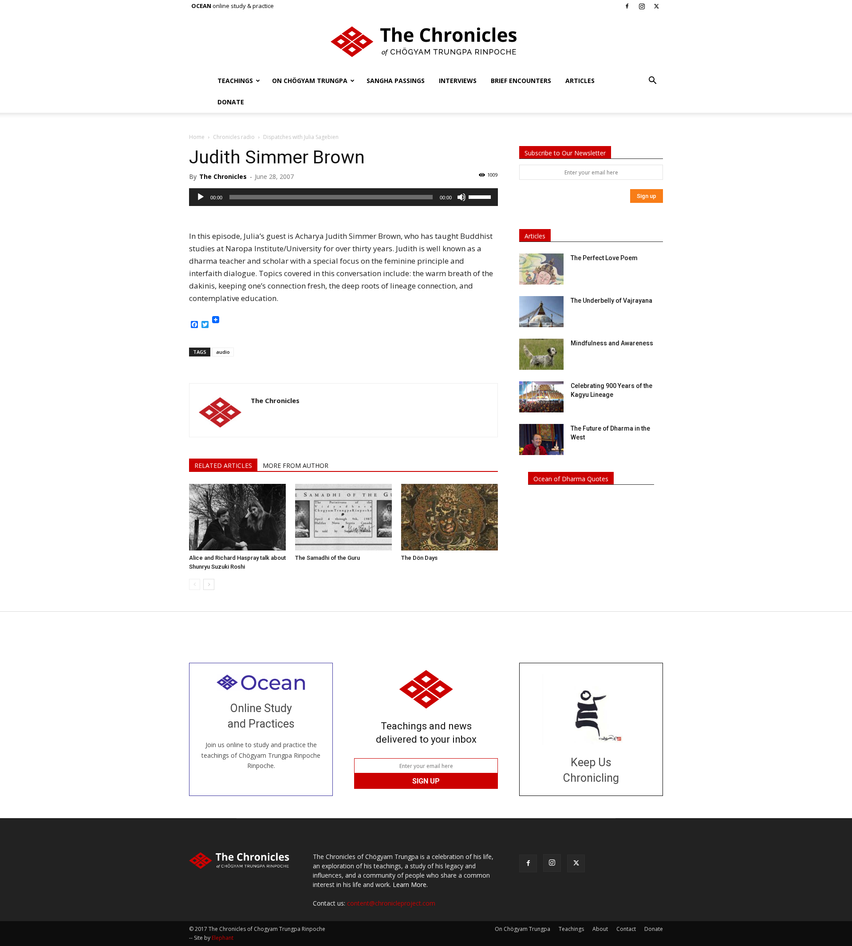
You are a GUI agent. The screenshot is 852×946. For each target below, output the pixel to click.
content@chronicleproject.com (391, 903)
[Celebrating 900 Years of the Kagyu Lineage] (541, 396)
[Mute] (461, 197)
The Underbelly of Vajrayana (611, 300)
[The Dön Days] (449, 517)
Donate (230, 102)
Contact (626, 929)
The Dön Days (419, 557)
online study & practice (232, 6)
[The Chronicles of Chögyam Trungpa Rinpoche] (426, 41)
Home (197, 137)
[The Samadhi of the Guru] (343, 517)
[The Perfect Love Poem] (541, 269)
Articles (580, 80)
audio (223, 351)
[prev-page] (194, 584)
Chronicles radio (234, 137)
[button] (652, 81)
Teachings (235, 80)
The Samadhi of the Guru (327, 557)
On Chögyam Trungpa (309, 80)
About (600, 929)
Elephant (222, 938)
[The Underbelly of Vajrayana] (541, 311)
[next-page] (208, 584)
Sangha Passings (396, 80)
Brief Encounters (521, 80)
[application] (343, 197)
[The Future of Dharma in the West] (541, 439)
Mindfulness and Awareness (612, 343)
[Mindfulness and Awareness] (541, 354)
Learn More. (410, 884)
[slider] (481, 196)
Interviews (458, 80)
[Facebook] (627, 6)
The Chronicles (223, 176)
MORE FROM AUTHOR (295, 465)
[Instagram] (641, 6)
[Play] (200, 197)
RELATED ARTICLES (223, 465)
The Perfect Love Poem (604, 257)
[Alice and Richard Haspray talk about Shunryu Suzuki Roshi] (237, 517)
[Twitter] (656, 6)
